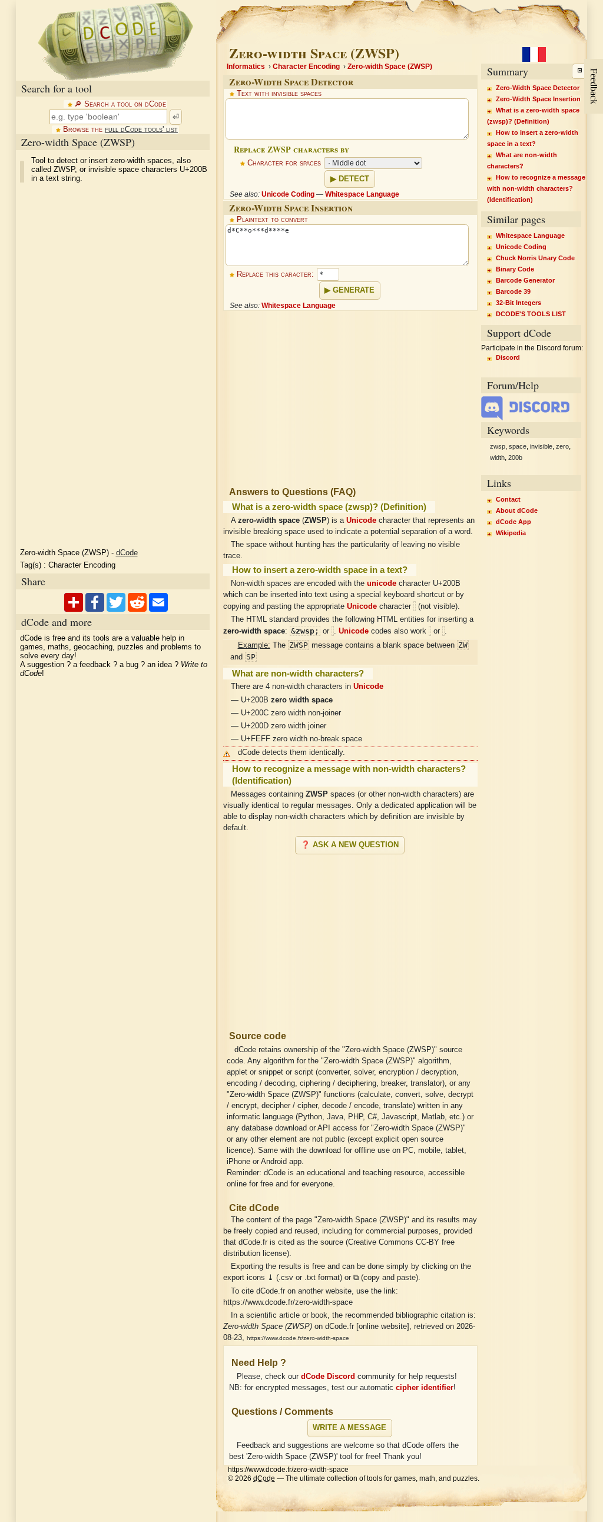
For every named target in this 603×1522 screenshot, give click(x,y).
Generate (354, 290)
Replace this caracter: (275, 274)
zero (562, 446)
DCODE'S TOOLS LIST (531, 313)
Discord (508, 357)
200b (515, 457)
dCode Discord (328, 1376)
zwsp (497, 446)
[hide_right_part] (579, 71)
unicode (381, 583)
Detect (354, 179)
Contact (508, 499)
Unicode (361, 520)
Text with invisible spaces (279, 93)
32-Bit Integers (518, 302)
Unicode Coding (287, 194)
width (497, 457)
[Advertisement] (104, 365)
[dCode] (115, 40)
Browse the (120, 129)
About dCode (517, 510)
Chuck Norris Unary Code (535, 257)
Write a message (349, 1428)
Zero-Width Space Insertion (538, 98)
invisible (541, 446)
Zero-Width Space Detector (537, 87)
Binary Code (515, 269)
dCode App (513, 521)
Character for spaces (284, 163)
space (517, 446)
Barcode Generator (525, 280)
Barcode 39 (513, 291)
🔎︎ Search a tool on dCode (120, 104)
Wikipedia (511, 532)
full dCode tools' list (141, 129)
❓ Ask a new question (350, 845)
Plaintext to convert (272, 219)
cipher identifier (424, 1388)
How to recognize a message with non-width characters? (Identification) (536, 188)
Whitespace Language (362, 194)
